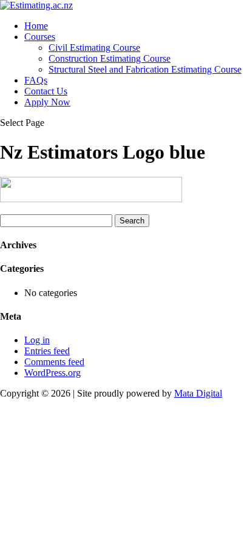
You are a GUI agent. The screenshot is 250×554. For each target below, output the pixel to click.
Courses (39, 36)
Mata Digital (198, 393)
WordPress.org (52, 373)
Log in (37, 340)
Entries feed (47, 351)
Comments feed (54, 362)
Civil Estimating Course (94, 47)
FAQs (35, 80)
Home (36, 26)
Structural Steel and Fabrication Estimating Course (145, 69)
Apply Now (47, 102)
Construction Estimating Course (110, 58)
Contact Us (45, 91)
